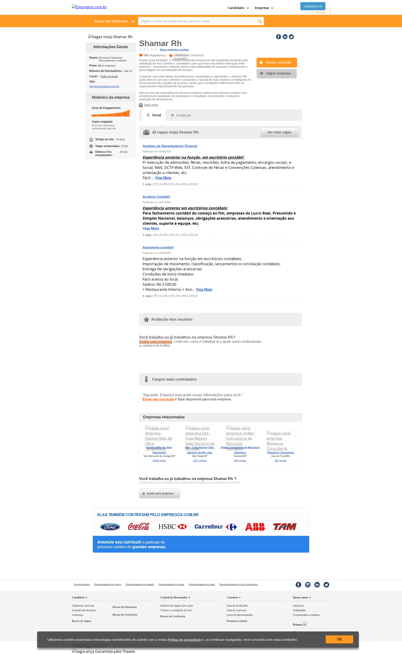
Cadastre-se (313, 6)
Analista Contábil (156, 196)
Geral (156, 115)
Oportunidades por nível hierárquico (238, 584)
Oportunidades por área (171, 584)
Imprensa (298, 605)
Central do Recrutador (174, 597)
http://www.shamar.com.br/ (104, 86)
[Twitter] (291, 36)
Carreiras (232, 597)
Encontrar (260, 21)
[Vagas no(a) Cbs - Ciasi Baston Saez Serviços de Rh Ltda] (200, 448)
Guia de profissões (237, 605)
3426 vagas (159, 460)
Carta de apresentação (240, 615)
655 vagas (240, 460)
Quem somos (300, 597)
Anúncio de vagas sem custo (176, 605)
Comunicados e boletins (306, 615)
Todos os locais (109, 76)
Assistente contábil (158, 247)
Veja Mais (163, 178)
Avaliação (183, 115)
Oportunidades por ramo (202, 584)
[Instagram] (308, 584)
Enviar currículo (278, 62)
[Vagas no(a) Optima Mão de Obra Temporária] (159, 448)
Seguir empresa (278, 73)
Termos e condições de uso (176, 610)
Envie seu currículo (158, 399)
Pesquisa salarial (237, 621)
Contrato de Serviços (84, 610)
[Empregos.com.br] (89, 7)
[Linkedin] (284, 36)
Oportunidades (82, 584)
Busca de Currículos (125, 614)
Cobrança (77, 615)
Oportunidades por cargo (107, 584)
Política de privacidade (184, 639)
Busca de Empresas (125, 607)
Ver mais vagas (279, 132)
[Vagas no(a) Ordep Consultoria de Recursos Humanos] (240, 448)
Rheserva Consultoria (280, 452)
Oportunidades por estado (140, 584)
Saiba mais (151, 105)
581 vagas (281, 460)
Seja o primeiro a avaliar (174, 49)
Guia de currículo (236, 610)
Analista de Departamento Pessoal (170, 146)
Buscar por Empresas (111, 21)
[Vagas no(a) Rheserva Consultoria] (281, 448)
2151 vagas (199, 460)
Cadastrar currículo (83, 605)
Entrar (321, 12)
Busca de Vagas (81, 621)
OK (339, 639)
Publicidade (299, 610)
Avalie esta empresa (155, 341)
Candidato (78, 597)
